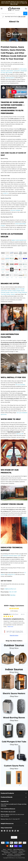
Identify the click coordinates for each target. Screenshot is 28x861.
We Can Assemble (20, 384)
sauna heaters (9, 70)
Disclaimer (10, 854)
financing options (10, 77)
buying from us (11, 574)
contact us (5, 193)
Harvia (12, 292)
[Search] (25, 13)
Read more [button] (10, 626)
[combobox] (12, 13)
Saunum (13, 294)
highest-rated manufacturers (19, 240)
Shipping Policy (4, 851)
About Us (10, 849)
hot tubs (3, 72)
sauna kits (3, 70)
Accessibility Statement (19, 854)
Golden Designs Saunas (18, 290)
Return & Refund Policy (18, 849)
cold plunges (23, 70)
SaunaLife (24, 292)
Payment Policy (7, 852)
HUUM (15, 292)
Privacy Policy (22, 851)
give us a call (20, 433)
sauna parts (17, 70)
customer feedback (15, 210)
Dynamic (9, 290)
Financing (21, 852)
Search (4, 849)
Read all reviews (14, 635)
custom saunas (23, 69)
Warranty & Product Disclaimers (14, 855)
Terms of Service (13, 851)
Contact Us (14, 852)
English (13, 837)
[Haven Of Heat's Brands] (14, 279)
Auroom (18, 289)
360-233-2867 (13, 592)
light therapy (9, 72)
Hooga (19, 292)
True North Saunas (5, 294)
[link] (14, 631)
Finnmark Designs (5, 292)
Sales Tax (4, 854)
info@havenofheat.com (10, 589)
